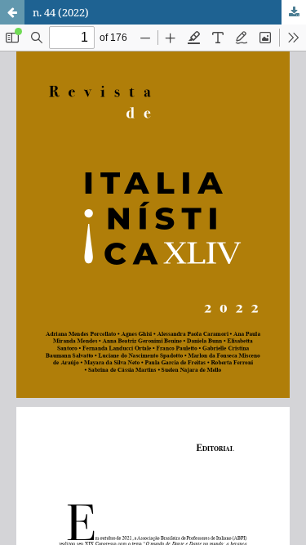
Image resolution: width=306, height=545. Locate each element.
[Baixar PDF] (294, 12)
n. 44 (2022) (61, 12)
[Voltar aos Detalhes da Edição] (12, 12)
